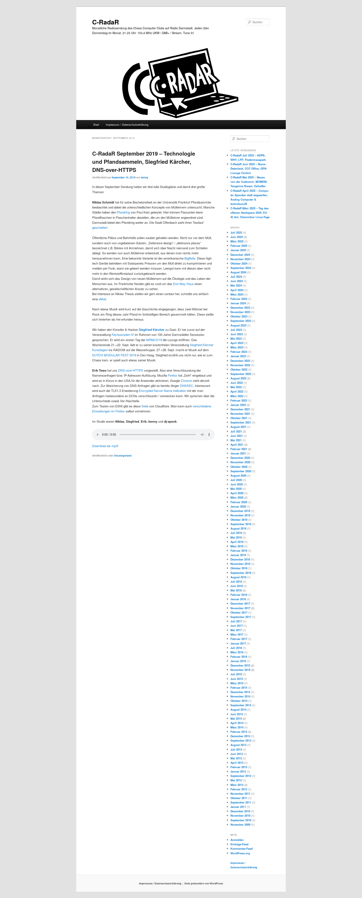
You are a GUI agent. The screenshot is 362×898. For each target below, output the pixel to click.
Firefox (172, 375)
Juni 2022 (236, 383)
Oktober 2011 (238, 798)
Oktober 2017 (238, 612)
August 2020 (238, 475)
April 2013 (236, 763)
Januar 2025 (238, 250)
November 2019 (240, 515)
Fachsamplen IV (123, 334)
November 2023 (240, 312)
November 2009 (240, 824)
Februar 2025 (238, 246)
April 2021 (236, 444)
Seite (144, 406)
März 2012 (236, 785)
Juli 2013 (236, 749)
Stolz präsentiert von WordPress (203, 883)
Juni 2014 (236, 714)
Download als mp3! (105, 446)
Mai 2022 (236, 387)
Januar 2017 (238, 643)
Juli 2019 (236, 533)
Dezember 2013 (240, 736)
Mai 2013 (236, 758)
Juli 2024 (236, 277)
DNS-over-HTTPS (130, 370)
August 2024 (238, 272)
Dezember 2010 (240, 811)
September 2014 (240, 705)
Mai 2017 (236, 630)
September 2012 (240, 776)
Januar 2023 (238, 356)
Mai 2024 (236, 285)
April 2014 (236, 723)
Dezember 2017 (240, 603)
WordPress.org (240, 853)
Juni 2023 (236, 334)
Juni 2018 (236, 586)
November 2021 (240, 414)
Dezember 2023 (240, 308)
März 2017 (236, 634)
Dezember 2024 (240, 255)
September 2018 (240, 573)
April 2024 (236, 290)
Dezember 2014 (240, 692)
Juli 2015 (236, 674)
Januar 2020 (238, 506)
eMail (102, 299)
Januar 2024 (238, 303)
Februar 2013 (238, 767)
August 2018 (238, 577)
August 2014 (238, 709)
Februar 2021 (238, 449)
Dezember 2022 (240, 361)
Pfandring (123, 212)
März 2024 (236, 294)
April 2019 (236, 542)
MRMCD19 (154, 340)
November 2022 (240, 365)
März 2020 (236, 497)
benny (144, 177)
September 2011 (240, 802)
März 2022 (236, 396)
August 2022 (238, 378)
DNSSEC (186, 385)
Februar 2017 (238, 639)
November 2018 (240, 564)
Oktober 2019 (238, 520)
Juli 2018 (236, 581)
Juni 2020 (236, 484)
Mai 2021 (236, 440)
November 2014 (240, 696)
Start (96, 125)
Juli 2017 (236, 621)
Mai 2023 (236, 338)
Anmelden (237, 840)
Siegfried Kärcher (151, 329)
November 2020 (240, 462)
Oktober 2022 (238, 369)
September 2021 (240, 422)
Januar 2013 (238, 771)
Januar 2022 (238, 405)
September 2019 (240, 524)
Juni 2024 (236, 281)
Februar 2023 (238, 352)
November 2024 (240, 259)
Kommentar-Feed (241, 849)
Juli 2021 (236, 431)
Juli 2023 (236, 330)
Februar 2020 (238, 502)
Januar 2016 (238, 661)
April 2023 (236, 343)
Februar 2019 (238, 551)
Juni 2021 (236, 436)
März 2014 (236, 727)
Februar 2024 (238, 299)
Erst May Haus (183, 283)
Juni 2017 (236, 626)
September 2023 (240, 321)
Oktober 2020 (238, 467)
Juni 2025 (236, 237)
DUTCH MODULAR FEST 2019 (114, 355)
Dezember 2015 (240, 665)
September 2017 (240, 617)
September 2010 (240, 820)
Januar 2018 (238, 599)
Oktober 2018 (238, 568)
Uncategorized (122, 455)
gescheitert (99, 227)
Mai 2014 (236, 718)
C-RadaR (105, 21)
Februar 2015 (238, 687)
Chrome (186, 380)
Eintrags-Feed (239, 844)
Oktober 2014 (238, 701)
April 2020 (236, 493)
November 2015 (240, 670)
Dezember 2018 (240, 559)
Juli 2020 (236, 480)
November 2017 (240, 608)
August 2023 (238, 325)
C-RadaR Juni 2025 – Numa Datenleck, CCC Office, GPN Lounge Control (248, 168)
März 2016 (236, 652)
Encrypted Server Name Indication (162, 390)
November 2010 (240, 815)
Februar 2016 (238, 657)
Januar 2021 (238, 453)
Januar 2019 (238, 555)
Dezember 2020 (240, 458)
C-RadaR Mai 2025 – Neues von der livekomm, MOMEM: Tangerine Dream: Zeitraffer (248, 181)
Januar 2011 (238, 807)
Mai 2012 (236, 780)
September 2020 (240, 471)
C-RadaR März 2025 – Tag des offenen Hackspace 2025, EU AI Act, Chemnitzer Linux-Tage (250, 212)
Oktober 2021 (238, 418)
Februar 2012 (238, 789)
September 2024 (240, 268)
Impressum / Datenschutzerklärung (127, 125)
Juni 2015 (236, 679)
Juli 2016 (236, 648)
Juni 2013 (236, 754)
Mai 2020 (236, 489)
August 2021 (238, 427)
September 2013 (240, 740)
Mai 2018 (236, 590)
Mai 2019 (236, 537)
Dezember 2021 (240, 409)
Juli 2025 (236, 232)
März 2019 (236, 546)
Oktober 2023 (238, 316)
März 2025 (236, 241)
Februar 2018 (238, 595)
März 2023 (236, 347)
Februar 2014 (238, 732)
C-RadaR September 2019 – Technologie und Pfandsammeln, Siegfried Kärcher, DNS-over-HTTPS (143, 162)
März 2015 (236, 683)
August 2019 (238, 528)
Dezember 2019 (240, 511)
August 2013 (238, 745)
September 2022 (240, 374)
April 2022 (236, 391)
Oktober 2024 (238, 263)
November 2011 (240, 794)
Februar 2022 (238, 400)
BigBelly (189, 258)
